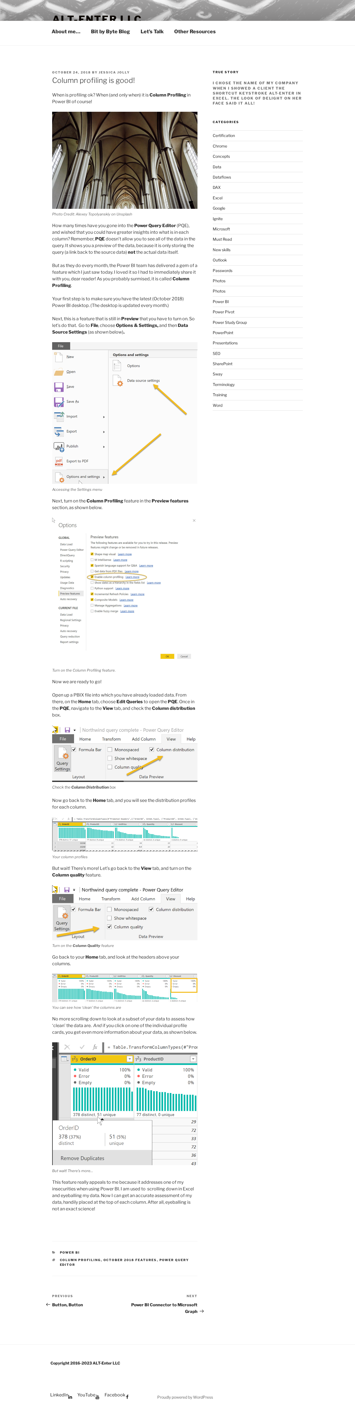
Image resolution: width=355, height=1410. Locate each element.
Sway (217, 374)
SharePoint (222, 363)
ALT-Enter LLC (97, 19)
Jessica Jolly (114, 72)
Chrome (220, 146)
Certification (224, 135)
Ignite (218, 218)
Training (220, 394)
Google (219, 208)
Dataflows (222, 177)
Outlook (220, 260)
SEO (216, 353)
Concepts (221, 156)
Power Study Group (230, 322)
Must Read (222, 239)
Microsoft (221, 229)
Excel (217, 197)
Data (217, 166)
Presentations (225, 343)
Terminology (224, 384)
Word (217, 405)
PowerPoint (223, 332)
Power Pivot (223, 311)
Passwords (222, 270)
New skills (221, 249)
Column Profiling (80, 1260)
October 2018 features (130, 1260)
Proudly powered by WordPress (185, 1397)
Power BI (70, 1252)
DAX (217, 187)
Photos (219, 280)
